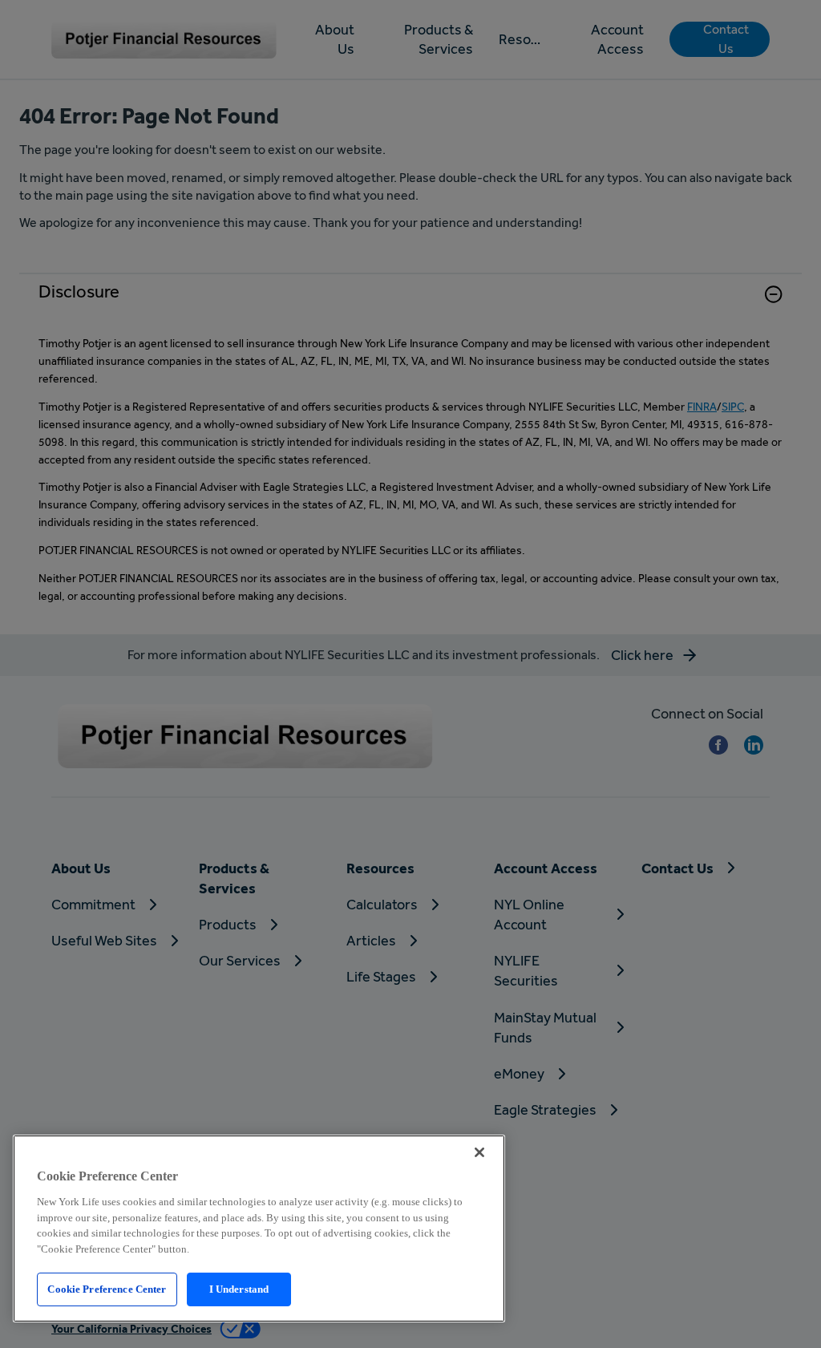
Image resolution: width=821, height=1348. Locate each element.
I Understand (239, 1289)
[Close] (479, 1152)
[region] (259, 1228)
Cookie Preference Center (106, 1289)
